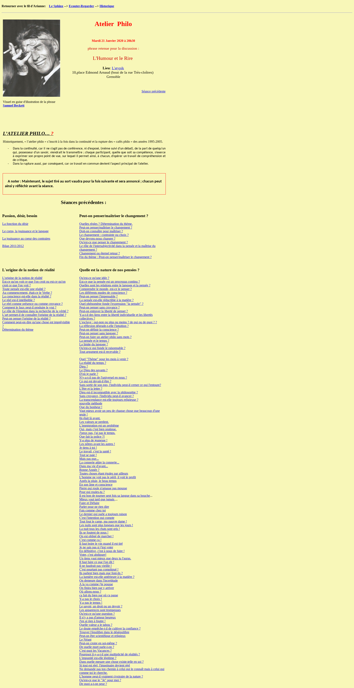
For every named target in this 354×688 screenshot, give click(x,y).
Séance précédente (154, 91)
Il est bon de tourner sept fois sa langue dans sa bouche (114, 495)
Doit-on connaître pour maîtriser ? (101, 231)
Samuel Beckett (13, 105)
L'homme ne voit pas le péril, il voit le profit (107, 477)
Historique (107, 6)
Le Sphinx (56, 6)
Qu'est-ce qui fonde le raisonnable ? (102, 348)
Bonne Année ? (89, 470)
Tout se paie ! (88, 455)
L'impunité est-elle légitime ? (97, 658)
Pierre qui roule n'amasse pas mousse (103, 488)
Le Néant (85, 639)
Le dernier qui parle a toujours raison (103, 514)
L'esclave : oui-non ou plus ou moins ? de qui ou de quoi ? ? (118, 322)
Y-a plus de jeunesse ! (93, 440)
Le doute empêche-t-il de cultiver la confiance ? (110, 628)
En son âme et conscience (95, 484)
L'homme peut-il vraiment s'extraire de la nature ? (111, 676)
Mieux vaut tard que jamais (97, 499)
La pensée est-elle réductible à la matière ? (106, 300)
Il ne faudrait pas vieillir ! (95, 565)
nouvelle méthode (90, 403)
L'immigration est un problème (99, 425)
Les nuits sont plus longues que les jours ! (106, 525)
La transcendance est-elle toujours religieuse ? (108, 399)
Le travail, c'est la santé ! (95, 451)
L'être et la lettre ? (90, 388)
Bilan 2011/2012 (13, 246)
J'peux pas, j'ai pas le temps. (97, 433)
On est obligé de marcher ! (96, 536)
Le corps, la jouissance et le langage (25, 231)
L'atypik (118, 68)
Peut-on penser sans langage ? (98, 333)
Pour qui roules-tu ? (92, 492)
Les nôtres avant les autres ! (97, 444)
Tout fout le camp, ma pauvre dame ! (103, 521)
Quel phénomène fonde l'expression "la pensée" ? (111, 303)
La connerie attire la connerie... (99, 462)
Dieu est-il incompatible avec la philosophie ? (108, 392)
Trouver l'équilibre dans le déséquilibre (104, 632)
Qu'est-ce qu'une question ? (97, 613)
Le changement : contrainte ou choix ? (104, 235)
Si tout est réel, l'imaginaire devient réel (104, 665)
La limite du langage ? (93, 344)
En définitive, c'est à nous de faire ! (102, 551)
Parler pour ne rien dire (94, 506)
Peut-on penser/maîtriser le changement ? (105, 227)
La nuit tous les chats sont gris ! (99, 529)
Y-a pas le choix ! (90, 599)
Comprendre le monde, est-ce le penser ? (105, 289)
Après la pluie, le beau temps (98, 481)
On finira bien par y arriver (96, 588)
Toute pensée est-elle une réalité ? (23, 289)
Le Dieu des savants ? (93, 370)
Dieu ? (83, 366)
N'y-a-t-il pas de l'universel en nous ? (103, 377)
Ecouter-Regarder (81, 6)
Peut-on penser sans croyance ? (99, 307)
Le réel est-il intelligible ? (18, 300)
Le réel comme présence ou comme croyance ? (32, 303)
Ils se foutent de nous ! (93, 532)
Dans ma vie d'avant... (93, 466)
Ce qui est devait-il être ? (95, 381)
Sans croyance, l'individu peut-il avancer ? (106, 396)
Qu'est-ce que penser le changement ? (103, 242)
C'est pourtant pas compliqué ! (98, 569)
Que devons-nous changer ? (97, 238)
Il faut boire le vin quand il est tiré (101, 543)
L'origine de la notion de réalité (22, 278)
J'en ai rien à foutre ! (92, 621)
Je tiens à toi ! (88, 447)
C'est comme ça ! (90, 540)
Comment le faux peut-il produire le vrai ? (29, 307)
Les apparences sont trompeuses (100, 610)
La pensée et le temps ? (94, 340)
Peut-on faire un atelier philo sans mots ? (105, 337)
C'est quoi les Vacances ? (95, 650)
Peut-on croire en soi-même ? (98, 643)
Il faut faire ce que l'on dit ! (96, 562)
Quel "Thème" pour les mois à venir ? (103, 359)
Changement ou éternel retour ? (99, 253)
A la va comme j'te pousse (96, 584)
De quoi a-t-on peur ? (93, 684)
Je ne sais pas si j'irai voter (96, 547)
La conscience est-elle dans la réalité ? (26, 296)
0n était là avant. (89, 418)
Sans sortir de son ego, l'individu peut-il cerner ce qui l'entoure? (120, 385)
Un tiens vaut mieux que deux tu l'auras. (105, 558)
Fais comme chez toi (92, 510)
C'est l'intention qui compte (96, 517)
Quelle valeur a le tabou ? (95, 624)
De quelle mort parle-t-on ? (96, 647)
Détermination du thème (17, 329)
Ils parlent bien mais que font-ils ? (101, 573)
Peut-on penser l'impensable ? (98, 296)
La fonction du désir (15, 224)
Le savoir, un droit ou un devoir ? (100, 606)
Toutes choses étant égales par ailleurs (103, 473)
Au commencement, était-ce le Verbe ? (27, 292)
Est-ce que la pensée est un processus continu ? (109, 281)
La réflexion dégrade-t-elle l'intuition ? (104, 326)
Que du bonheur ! (90, 407)
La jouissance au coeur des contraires (26, 238)
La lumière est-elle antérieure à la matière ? (106, 577)
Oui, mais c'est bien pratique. (98, 429)
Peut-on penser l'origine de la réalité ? (26, 318)
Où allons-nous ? (90, 591)
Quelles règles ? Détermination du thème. (106, 224)
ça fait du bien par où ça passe (98, 595)
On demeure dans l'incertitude (98, 580)
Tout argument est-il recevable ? (99, 351)
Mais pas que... (89, 458)
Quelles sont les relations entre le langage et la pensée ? (114, 285)
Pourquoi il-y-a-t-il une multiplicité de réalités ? (109, 654)
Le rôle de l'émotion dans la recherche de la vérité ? (35, 311)
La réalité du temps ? (92, 363)
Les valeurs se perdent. (94, 422)
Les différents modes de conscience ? (103, 292)
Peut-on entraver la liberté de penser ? (103, 311)
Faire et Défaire (89, 503)
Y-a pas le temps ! (90, 602)
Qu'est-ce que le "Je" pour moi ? (100, 680)
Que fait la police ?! (92, 436)
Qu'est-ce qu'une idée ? (94, 278)
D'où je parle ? (88, 374)
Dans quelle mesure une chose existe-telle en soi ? (111, 661)
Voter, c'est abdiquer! (92, 554)
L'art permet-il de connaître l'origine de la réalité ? (34, 315)
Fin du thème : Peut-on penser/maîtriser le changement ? (115, 257)
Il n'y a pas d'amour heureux (97, 617)
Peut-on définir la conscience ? (99, 329)
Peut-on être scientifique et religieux (102, 636)
